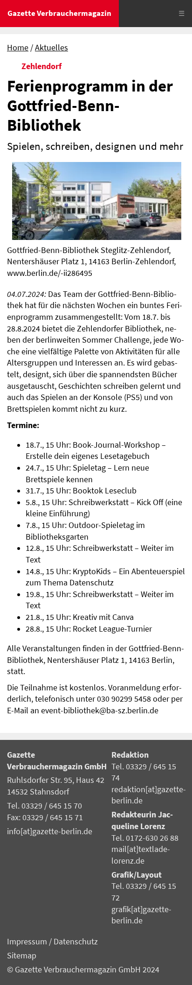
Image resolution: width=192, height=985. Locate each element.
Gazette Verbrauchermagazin (59, 13)
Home (17, 47)
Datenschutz (76, 941)
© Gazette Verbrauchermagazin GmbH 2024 (83, 969)
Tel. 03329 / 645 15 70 (44, 806)
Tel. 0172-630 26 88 (144, 838)
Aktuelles (51, 47)
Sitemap (21, 955)
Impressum (28, 941)
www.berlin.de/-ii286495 (49, 273)
